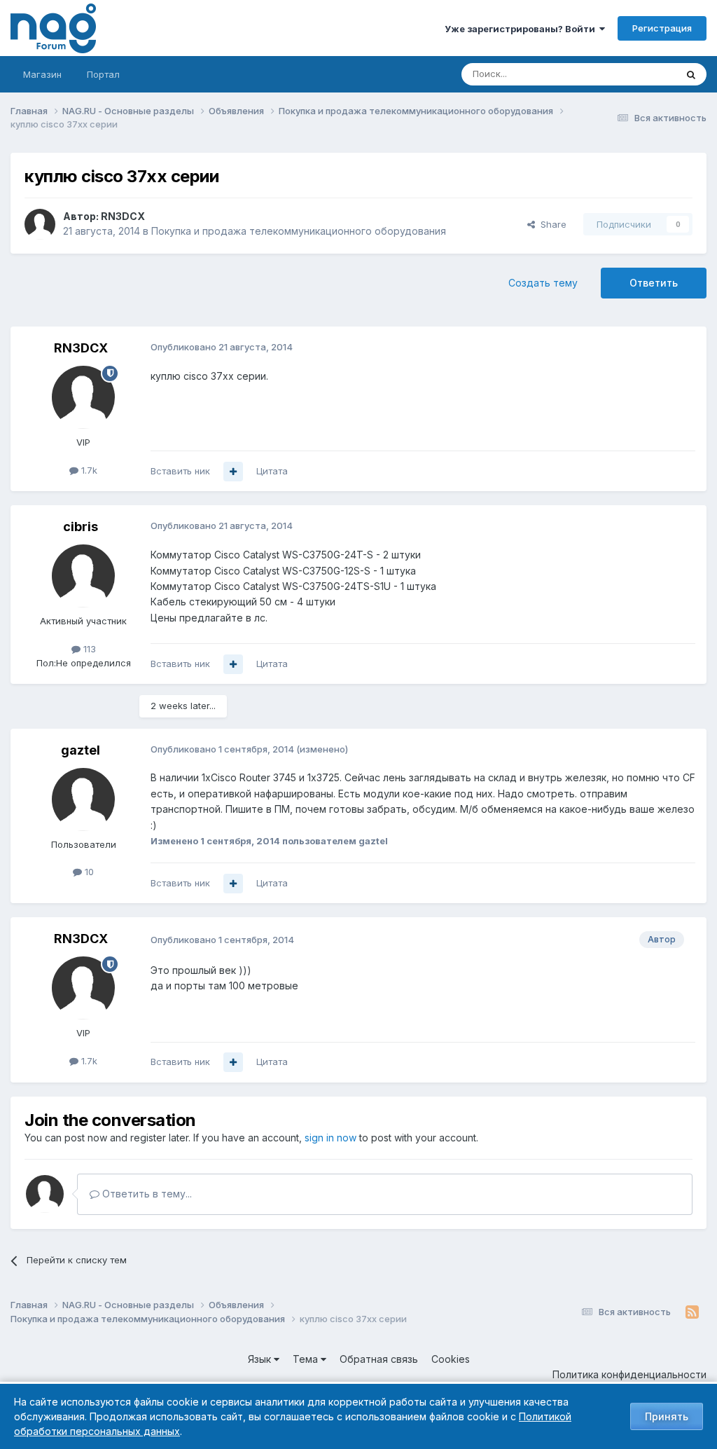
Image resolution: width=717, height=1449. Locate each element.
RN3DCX (123, 216)
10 (88, 871)
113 (88, 648)
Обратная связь (379, 1359)
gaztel (80, 750)
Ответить (653, 283)
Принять (666, 1416)
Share (550, 224)
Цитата (272, 470)
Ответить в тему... (145, 1194)
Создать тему (543, 283)
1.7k (87, 470)
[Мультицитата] (233, 471)
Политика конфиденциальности (629, 1374)
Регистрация (662, 28)
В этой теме (632, 74)
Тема (307, 1359)
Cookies (450, 1359)
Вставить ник (180, 470)
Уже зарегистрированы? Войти (522, 28)
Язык (261, 1359)
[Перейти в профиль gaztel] (83, 799)
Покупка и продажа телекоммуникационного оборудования (298, 231)
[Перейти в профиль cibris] (83, 575)
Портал (103, 74)
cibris (80, 526)
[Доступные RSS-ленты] (692, 1312)
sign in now (330, 1138)
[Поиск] (691, 74)
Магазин (42, 74)
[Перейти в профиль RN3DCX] (40, 224)
